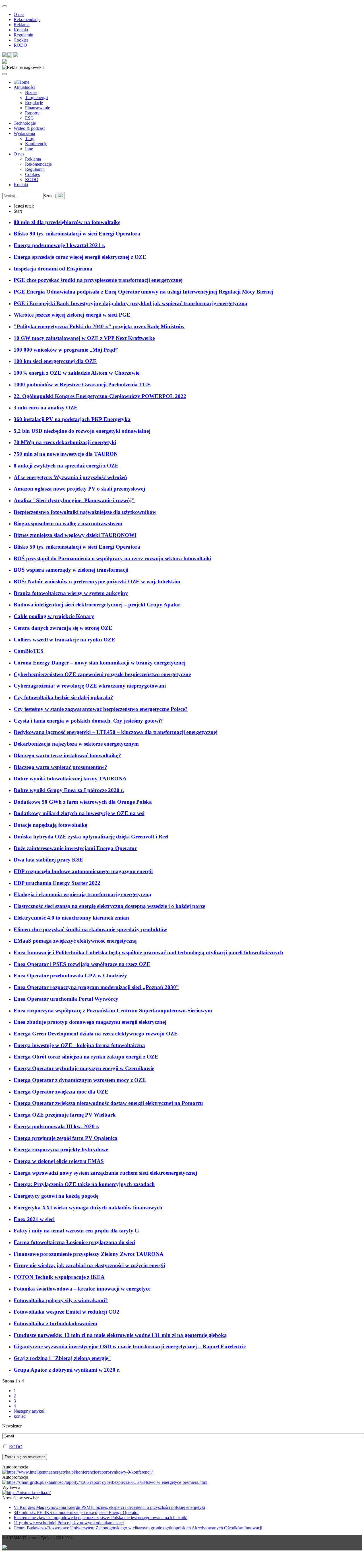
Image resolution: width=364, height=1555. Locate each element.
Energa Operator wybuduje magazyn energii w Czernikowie (84, 1068)
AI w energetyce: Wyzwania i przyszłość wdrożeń (70, 477)
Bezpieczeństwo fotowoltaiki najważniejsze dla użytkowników (85, 512)
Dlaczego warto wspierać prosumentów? (60, 767)
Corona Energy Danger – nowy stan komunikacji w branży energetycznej (99, 663)
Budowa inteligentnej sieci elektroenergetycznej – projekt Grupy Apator (97, 605)
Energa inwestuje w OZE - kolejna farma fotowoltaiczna (79, 1045)
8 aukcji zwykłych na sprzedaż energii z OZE (66, 466)
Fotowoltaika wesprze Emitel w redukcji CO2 (66, 1312)
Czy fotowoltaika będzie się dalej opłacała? (63, 697)
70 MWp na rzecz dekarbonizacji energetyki (65, 442)
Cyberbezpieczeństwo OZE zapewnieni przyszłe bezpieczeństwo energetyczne (102, 674)
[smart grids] (21, 82)
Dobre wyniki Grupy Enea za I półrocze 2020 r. (69, 790)
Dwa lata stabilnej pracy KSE (48, 860)
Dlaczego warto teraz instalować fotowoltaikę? (67, 755)
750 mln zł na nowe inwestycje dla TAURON (66, 454)
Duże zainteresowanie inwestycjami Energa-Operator (75, 848)
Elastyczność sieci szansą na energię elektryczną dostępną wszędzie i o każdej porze (109, 906)
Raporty (32, 112)
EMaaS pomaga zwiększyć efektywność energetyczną (75, 941)
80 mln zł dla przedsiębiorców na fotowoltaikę (67, 222)
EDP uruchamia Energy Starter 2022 (57, 883)
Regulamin (23, 34)
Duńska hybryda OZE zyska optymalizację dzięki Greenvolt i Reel (91, 837)
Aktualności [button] (24, 87)
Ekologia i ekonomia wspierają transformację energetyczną (82, 894)
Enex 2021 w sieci (34, 1219)
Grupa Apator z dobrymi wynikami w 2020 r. (67, 1370)
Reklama (22, 24)
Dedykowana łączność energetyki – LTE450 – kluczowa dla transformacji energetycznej (116, 732)
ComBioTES (29, 651)
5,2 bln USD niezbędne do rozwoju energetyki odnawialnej (82, 431)
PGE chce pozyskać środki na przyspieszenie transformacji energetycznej (98, 280)
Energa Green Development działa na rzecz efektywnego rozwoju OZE (96, 1034)
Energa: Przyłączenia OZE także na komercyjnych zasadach (84, 1184)
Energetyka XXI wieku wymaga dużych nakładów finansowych (88, 1208)
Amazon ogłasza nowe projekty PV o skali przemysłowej (79, 489)
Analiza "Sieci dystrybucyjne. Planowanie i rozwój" (74, 500)
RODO (20, 45)
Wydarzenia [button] (24, 133)
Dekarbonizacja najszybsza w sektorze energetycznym (76, 744)
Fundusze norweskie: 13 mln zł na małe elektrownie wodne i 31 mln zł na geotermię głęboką (120, 1335)
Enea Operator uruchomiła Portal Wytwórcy (66, 999)
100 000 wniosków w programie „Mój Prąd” (66, 350)
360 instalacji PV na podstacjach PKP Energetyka (72, 419)
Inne (29, 148)
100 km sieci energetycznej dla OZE (55, 361)
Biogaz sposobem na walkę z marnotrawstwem (68, 523)
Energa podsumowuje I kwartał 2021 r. (59, 245)
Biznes (31, 92)
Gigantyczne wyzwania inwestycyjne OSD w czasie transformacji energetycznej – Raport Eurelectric (130, 1346)
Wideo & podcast (29, 128)
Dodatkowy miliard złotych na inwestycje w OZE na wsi (79, 813)
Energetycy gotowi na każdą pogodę (56, 1196)
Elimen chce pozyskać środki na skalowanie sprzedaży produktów (90, 929)
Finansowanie (37, 107)
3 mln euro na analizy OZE (46, 408)
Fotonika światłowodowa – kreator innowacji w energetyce (82, 1289)
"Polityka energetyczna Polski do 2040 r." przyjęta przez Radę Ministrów (99, 326)
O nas (19, 14)
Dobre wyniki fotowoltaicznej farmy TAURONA (70, 778)
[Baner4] (77, 1472)
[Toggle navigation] (4, 6)
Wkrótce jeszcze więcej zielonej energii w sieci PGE (72, 315)
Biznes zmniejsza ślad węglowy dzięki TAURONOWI (75, 535)
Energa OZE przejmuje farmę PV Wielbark (65, 1115)
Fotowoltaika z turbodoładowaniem (55, 1323)
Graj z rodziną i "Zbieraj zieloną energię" (62, 1358)
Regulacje (34, 102)
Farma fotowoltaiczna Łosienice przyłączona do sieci (74, 1242)
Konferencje (36, 143)
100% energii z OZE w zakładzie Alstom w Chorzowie (76, 373)
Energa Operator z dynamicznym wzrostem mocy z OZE (80, 1080)
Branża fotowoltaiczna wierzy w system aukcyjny (71, 593)
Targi (29, 138)
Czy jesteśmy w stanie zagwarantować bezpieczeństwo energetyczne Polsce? (101, 709)
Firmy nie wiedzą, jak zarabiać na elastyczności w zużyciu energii (89, 1265)
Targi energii (36, 97)
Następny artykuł (29, 1411)
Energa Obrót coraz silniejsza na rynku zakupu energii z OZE (86, 1057)
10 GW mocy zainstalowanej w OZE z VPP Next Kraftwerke (84, 338)
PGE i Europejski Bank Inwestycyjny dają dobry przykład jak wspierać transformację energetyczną (130, 303)
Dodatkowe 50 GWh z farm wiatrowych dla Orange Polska (83, 802)
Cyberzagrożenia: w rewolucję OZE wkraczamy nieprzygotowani (90, 686)
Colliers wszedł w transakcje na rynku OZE (64, 640)
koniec (20, 1416)
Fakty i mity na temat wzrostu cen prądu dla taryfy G (76, 1231)
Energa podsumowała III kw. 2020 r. (56, 1126)
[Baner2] (104, 1482)
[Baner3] (26, 1492)
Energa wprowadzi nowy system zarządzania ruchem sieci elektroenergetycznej (105, 1173)
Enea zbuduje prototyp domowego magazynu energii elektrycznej (90, 1022)
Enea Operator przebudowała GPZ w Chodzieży (70, 975)
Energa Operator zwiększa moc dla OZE (61, 1092)
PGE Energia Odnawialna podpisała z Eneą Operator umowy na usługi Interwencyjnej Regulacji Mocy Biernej (143, 292)
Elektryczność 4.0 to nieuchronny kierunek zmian (71, 918)
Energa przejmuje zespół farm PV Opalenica (65, 1138)
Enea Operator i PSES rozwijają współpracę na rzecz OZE (82, 964)
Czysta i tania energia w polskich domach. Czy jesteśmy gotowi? (88, 721)
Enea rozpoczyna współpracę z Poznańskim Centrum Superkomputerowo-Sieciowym (113, 1011)
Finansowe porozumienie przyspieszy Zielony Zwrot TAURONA (89, 1254)
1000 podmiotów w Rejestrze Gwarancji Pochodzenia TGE (82, 384)
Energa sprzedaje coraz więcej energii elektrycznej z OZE (80, 257)
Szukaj (50, 195)
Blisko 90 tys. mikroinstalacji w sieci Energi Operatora (77, 234)
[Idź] (60, 195)
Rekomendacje (27, 19)
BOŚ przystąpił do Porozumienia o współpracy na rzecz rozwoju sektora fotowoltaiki (112, 558)
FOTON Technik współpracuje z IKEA (59, 1277)
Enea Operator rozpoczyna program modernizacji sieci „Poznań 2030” (96, 987)
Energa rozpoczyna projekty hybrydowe (61, 1149)
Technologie (25, 123)
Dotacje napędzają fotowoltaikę (50, 825)
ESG (29, 118)
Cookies (21, 40)
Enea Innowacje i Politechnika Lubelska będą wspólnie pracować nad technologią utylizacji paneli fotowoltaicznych (148, 952)
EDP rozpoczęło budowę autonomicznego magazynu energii (83, 871)
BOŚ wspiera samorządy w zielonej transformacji (71, 570)
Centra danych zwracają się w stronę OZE (63, 628)
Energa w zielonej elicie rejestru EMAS (59, 1161)
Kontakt (21, 29)
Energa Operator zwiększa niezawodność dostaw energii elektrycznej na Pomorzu (108, 1103)
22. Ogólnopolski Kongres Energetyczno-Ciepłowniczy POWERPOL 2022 (100, 396)
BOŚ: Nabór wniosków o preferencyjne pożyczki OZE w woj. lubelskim (97, 581)
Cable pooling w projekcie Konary (54, 616)
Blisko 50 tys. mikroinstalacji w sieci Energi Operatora (77, 547)
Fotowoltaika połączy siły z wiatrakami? (61, 1300)
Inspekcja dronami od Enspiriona (53, 269)
